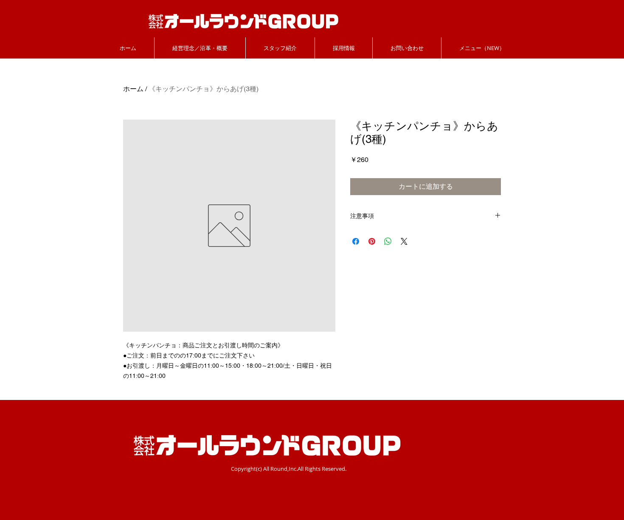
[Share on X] (404, 241)
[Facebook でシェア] (356, 241)
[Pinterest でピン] (372, 241)
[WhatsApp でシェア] (388, 241)
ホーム (133, 89)
